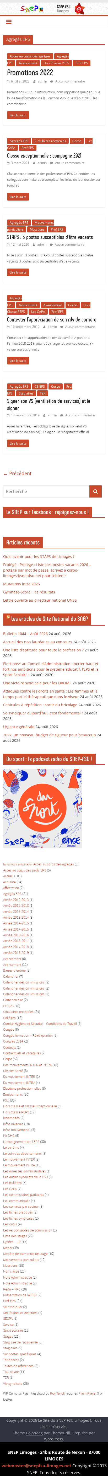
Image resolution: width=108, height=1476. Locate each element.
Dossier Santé (13, 1071)
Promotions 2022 (30, 72)
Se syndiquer (12, 1307)
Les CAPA (38, 311)
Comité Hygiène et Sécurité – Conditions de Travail (40, 1023)
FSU (6, 1100)
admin (43, 81)
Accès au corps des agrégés (30, 56)
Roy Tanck (57, 1393)
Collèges (9, 1018)
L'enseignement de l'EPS (21, 1141)
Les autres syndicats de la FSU (25, 1177)
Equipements (13, 1094)
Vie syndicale (12, 1383)
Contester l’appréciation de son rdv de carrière (51, 319)
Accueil (8, 876)
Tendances (11, 1360)
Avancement (28, 63)
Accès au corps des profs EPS (24, 870)
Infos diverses (13, 1124)
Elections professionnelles (22, 1088)
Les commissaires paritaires (23, 1194)
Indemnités (11, 1118)
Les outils (10, 1224)
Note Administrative (17, 1277)
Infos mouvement (16, 1130)
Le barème (11, 1147)
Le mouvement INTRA (19, 1165)
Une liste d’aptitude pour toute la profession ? (43, 649)
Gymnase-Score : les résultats (29, 592)
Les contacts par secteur (21, 1206)
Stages (8, 1336)
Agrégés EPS (19, 141)
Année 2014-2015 (16, 923)
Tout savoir (11, 1372)
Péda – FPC (11, 1289)
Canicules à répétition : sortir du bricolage (40, 704)
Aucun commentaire (70, 81)
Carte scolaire (13, 1000)
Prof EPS (81, 63)
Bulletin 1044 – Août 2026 (25, 633)
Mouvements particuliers (21, 1260)
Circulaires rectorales (50, 141)
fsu (5, 864)
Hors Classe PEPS (56, 63)
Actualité (9, 882)
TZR (42, 393)
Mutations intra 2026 (21, 583)
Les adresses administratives (24, 1171)
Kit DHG (8, 1135)
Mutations (37, 229)
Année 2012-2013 (16, 900)
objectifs (12, 864)
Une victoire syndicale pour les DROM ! (37, 682)
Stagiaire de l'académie (20, 1342)
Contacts (9, 1047)
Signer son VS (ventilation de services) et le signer (48, 404)
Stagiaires (26, 393)
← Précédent (17, 473)
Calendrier (10, 976)
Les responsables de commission (27, 1230)
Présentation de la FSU (20, 1295)
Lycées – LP (12, 1242)
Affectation (11, 888)
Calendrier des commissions (24, 982)
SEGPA (8, 1318)
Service (8, 1324)
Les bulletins (12, 1183)
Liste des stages (15, 1236)
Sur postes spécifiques (19, 1354)
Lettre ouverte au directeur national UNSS (40, 600)
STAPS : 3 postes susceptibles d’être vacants (50, 237)
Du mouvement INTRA (19, 1082)
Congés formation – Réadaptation (28, 1035)
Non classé (11, 1271)
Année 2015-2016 (16, 935)
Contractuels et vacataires (22, 1053)
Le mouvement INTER (19, 1159)
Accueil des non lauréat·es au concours (37, 641)
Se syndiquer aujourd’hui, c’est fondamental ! (43, 712)
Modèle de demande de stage (25, 1253)
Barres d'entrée (14, 970)
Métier (7, 1248)
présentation (25, 864)
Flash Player (87, 1393)
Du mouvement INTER (19, 1076)
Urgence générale (18, 726)
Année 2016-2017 (16, 941)
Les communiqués (16, 1201)
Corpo (76, 141)
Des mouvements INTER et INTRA (27, 1065)
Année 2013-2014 (16, 911)
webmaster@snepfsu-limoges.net (36, 1466)
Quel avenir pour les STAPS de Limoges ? (38, 556)
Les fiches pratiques (18, 1212)
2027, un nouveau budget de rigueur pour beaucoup (49, 734)
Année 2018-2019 (16, 953)
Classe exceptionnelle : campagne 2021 (44, 155)
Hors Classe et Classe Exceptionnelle (30, 1106)
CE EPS (40, 386)
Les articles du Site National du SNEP (49, 619)
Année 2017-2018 (16, 947)
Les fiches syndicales (18, 1218)
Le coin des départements (22, 1153)
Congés (8, 1029)
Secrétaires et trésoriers (20, 1313)
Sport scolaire (13, 1330)
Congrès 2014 (13, 1041)
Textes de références (18, 1366)
